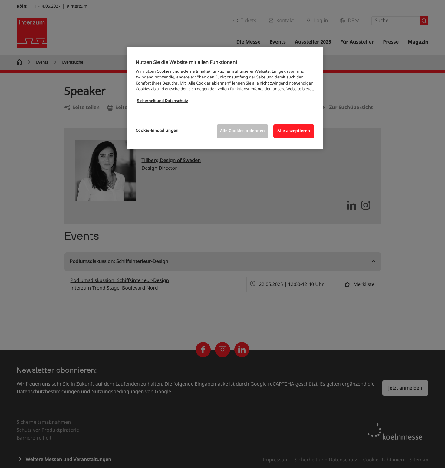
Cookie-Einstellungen (157, 131)
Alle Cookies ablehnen (242, 131)
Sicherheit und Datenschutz (162, 101)
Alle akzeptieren (294, 131)
